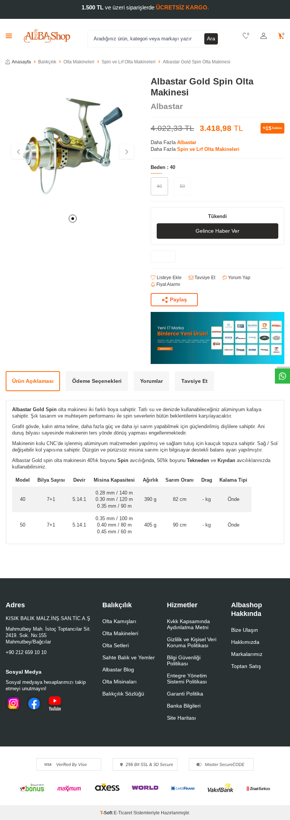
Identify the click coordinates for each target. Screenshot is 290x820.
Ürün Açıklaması (33, 381)
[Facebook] (34, 703)
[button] (72, 218)
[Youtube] (54, 703)
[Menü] (9, 36)
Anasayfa (21, 61)
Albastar (167, 106)
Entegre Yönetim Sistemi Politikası (187, 679)
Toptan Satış (246, 666)
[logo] (47, 35)
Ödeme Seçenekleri (97, 381)
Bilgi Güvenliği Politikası (184, 660)
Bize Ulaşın (244, 630)
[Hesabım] (264, 36)
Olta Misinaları (119, 682)
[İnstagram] (13, 703)
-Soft (107, 812)
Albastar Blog (118, 669)
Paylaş (178, 299)
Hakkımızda (245, 642)
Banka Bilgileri (184, 706)
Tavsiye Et (204, 277)
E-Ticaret (123, 812)
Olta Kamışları (119, 621)
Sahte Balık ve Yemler (128, 657)
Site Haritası (181, 718)
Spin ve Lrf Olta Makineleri (129, 61)
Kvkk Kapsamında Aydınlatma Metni (188, 624)
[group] (72, 143)
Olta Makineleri (78, 61)
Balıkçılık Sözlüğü (123, 694)
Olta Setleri (115, 645)
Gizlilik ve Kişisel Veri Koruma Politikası (191, 642)
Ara (211, 38)
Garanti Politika (185, 694)
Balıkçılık (47, 61)
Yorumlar (151, 381)
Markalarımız (246, 654)
